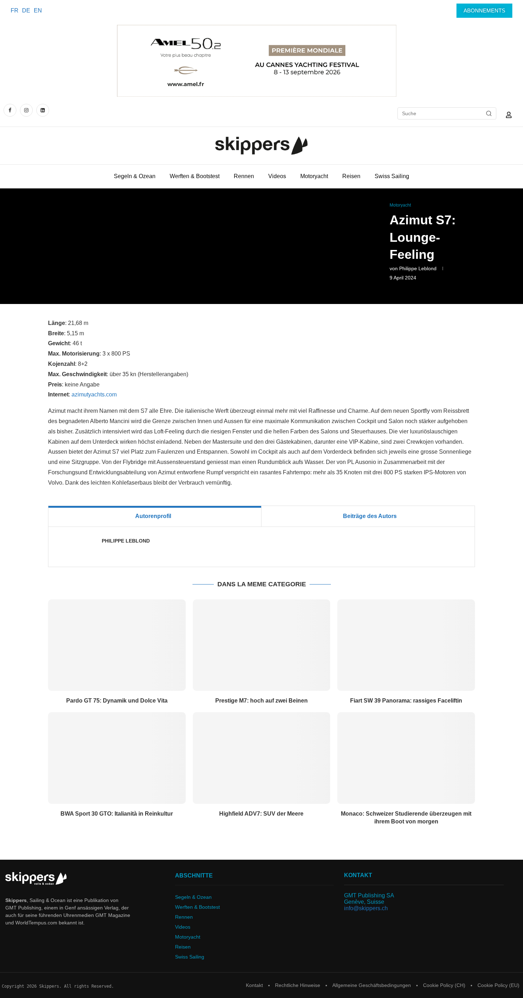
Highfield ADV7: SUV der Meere (261, 814)
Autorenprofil (153, 516)
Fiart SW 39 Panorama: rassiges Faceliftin (406, 701)
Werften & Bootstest (195, 176)
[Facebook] (11, 110)
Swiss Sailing (392, 176)
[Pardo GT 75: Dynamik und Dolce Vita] (117, 645)
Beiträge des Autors (370, 516)
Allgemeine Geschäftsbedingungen (371, 985)
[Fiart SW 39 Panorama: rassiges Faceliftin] (406, 645)
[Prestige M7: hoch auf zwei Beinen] (262, 645)
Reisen (351, 176)
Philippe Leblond (418, 268)
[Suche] (488, 113)
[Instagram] (26, 110)
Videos (277, 176)
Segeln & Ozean (134, 176)
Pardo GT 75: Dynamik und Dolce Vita (117, 701)
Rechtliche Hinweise (297, 985)
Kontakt (254, 985)
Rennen (244, 176)
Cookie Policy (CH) (444, 985)
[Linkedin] (43, 110)
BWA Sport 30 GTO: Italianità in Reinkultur (116, 814)
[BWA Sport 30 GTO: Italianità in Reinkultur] (117, 758)
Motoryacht (314, 176)
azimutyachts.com (94, 394)
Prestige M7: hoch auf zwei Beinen (261, 701)
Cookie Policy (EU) (498, 985)
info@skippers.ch (366, 908)
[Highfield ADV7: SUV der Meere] (262, 758)
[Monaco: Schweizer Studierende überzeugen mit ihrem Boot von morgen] (406, 758)
